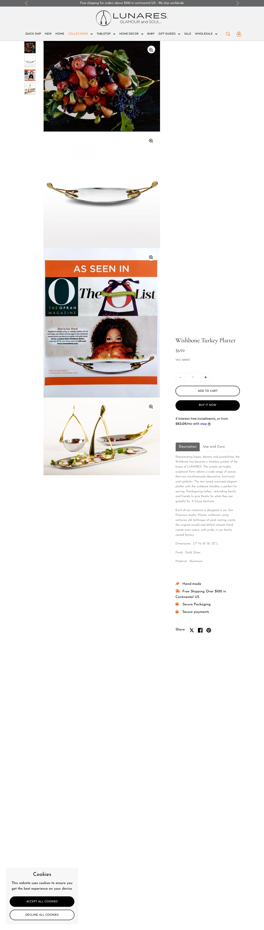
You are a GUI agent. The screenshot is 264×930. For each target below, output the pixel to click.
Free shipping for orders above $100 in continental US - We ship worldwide (132, 3)
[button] (205, 377)
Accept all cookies (42, 901)
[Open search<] (228, 33)
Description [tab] (188, 447)
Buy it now (207, 405)
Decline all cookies (42, 915)
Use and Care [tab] (214, 447)
